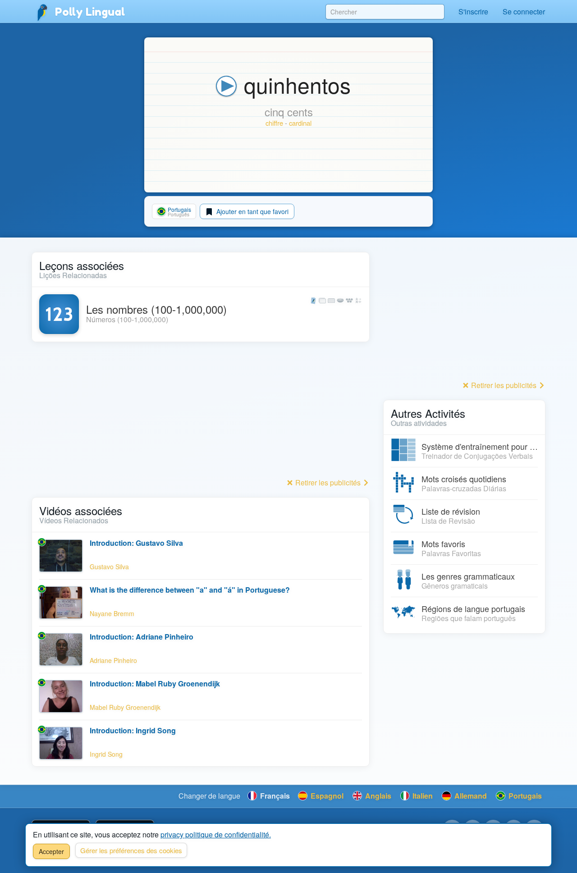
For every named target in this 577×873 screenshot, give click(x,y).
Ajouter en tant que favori (251, 211)
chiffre (274, 123)
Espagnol (326, 796)
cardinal (300, 123)
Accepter (51, 851)
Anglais (377, 796)
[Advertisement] (201, 412)
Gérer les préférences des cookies (131, 850)
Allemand (470, 796)
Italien (422, 796)
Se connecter (524, 11)
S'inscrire (473, 11)
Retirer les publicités (327, 482)
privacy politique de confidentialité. (215, 834)
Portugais (524, 796)
